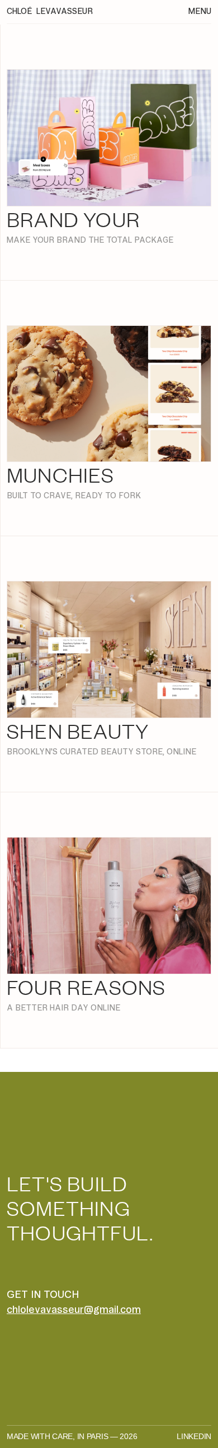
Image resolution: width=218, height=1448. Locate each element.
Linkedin (194, 1436)
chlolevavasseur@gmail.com (74, 1309)
